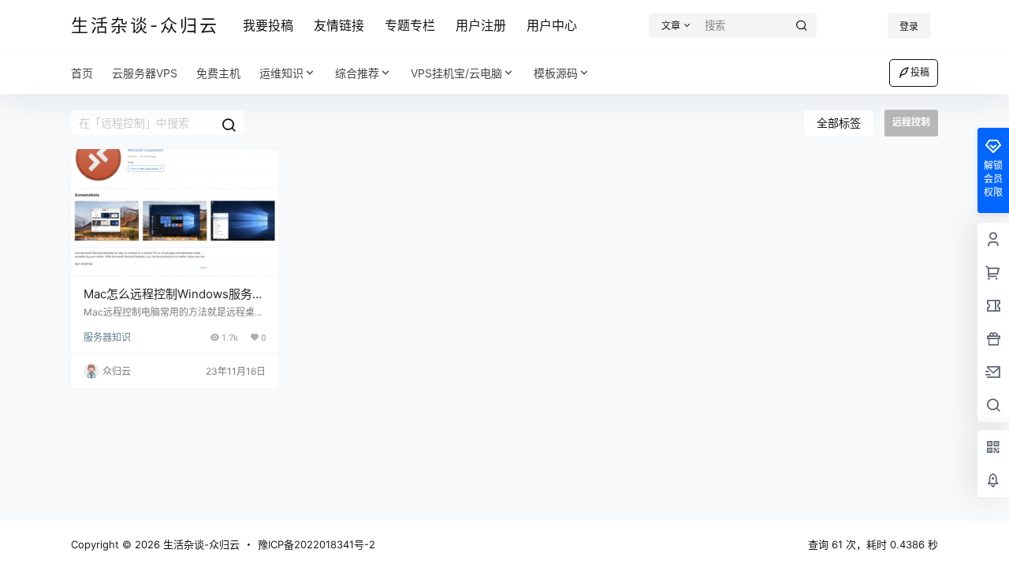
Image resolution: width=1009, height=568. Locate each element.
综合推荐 (357, 73)
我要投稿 (268, 25)
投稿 (919, 72)
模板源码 (556, 73)
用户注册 (481, 25)
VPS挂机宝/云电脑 (456, 73)
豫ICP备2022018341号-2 (316, 544)
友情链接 (339, 25)
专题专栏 (410, 25)
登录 (908, 26)
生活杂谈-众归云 (200, 544)
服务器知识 (107, 337)
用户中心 (552, 25)
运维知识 (281, 73)
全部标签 (839, 122)
